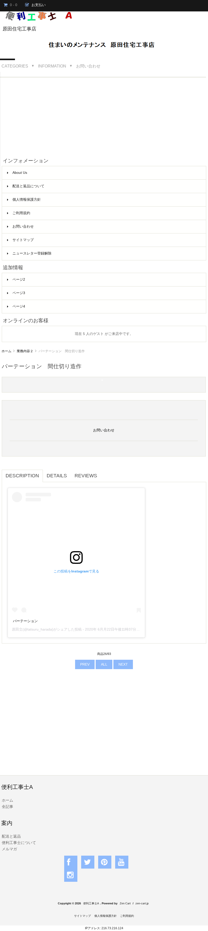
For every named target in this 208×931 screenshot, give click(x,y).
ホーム (6, 351)
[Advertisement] (104, 115)
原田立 (17, 629)
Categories (15, 66)
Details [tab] (57, 475)
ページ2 (18, 279)
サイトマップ (23, 240)
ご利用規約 (21, 213)
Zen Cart (125, 903)
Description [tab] (22, 475)
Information (52, 66)
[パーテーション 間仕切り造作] (102, 379)
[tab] (105, 473)
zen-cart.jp (142, 903)
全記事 (7, 806)
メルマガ (9, 849)
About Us (19, 173)
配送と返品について (28, 186)
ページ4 (18, 306)
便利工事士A (91, 903)
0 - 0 (13, 5)
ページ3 (18, 293)
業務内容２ (25, 351)
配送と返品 (11, 836)
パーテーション (25, 621)
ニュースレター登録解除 (31, 253)
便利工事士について (19, 842)
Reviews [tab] (86, 475)
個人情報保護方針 (26, 199)
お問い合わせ (88, 66)
